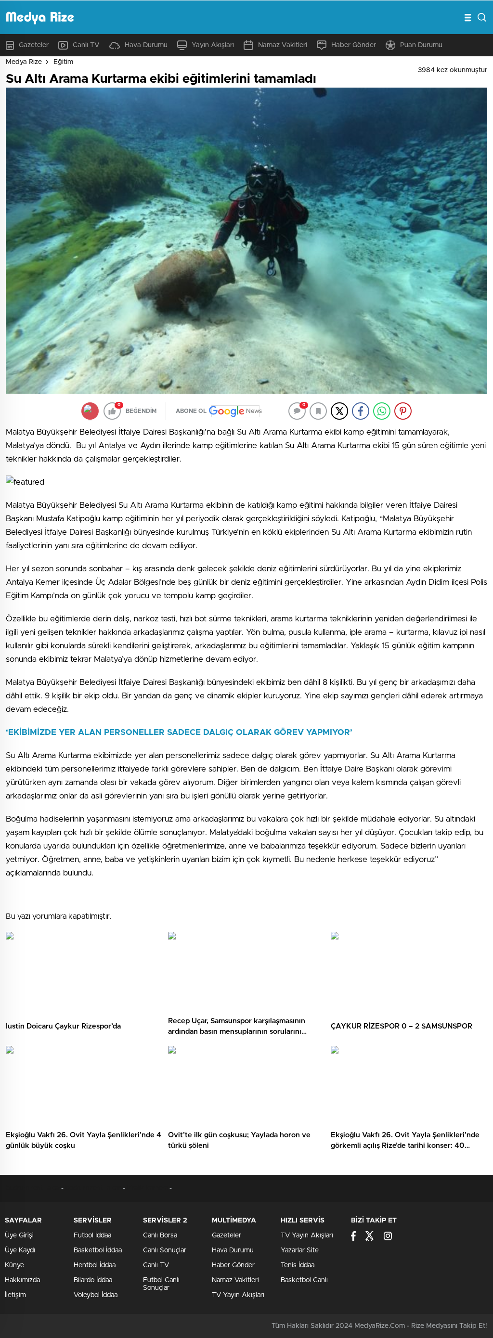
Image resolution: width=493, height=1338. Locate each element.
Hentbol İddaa (95, 1265)
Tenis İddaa (297, 1265)
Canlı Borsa (160, 1235)
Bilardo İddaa (93, 1280)
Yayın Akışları (213, 45)
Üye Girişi (19, 1235)
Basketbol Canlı (304, 1280)
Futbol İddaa (92, 1235)
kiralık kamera (147, 1188)
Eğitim (63, 62)
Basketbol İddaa (98, 1250)
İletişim (15, 1295)
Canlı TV (86, 45)
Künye (14, 1265)
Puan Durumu (421, 45)
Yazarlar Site (300, 1250)
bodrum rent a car (33, 1188)
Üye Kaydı (20, 1250)
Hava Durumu (146, 45)
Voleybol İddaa (95, 1295)
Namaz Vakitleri (282, 45)
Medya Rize (24, 62)
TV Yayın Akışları (238, 1295)
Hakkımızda (22, 1280)
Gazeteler (34, 45)
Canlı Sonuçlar (164, 1250)
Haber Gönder (353, 45)
